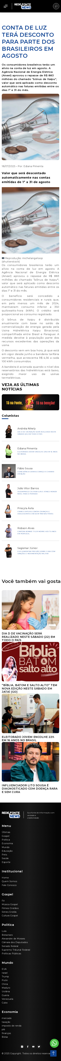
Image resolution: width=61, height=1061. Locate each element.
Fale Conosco (9, 885)
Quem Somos (9, 881)
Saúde (5, 858)
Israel (5, 973)
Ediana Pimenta (33, 166)
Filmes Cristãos (10, 908)
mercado (7, 1018)
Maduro (6, 987)
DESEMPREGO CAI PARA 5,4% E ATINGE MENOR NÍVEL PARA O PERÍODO (37, 493)
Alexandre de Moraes (13, 938)
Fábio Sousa (24, 468)
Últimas (6, 832)
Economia (7, 843)
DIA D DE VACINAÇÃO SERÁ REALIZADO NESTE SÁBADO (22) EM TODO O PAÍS (36, 433)
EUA (4, 969)
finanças (6, 1033)
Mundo (6, 847)
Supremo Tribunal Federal (16, 950)
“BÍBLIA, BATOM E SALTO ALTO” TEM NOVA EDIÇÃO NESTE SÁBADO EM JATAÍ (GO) (29, 688)
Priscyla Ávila (25, 508)
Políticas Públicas (11, 953)
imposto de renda (11, 1025)
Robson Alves (25, 528)
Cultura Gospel (10, 915)
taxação (6, 1022)
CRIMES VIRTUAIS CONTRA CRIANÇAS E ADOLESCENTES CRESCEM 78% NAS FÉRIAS (35, 513)
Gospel (5, 836)
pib (3, 1029)
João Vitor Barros (28, 488)
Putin (5, 980)
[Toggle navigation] (5, 6)
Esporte (6, 862)
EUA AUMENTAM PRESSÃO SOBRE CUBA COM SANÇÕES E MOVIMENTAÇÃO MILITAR (36, 552)
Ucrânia (6, 991)
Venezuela (7, 999)
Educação (7, 851)
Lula (4, 931)
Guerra (5, 995)
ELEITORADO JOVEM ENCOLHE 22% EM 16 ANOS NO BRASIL (28, 738)
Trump (5, 976)
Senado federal (10, 946)
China (5, 984)
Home (5, 877)
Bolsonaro (7, 935)
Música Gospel (10, 904)
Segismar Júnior (27, 548)
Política (6, 839)
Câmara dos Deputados (15, 942)
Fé (3, 900)
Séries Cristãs (9, 912)
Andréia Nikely (26, 428)
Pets (4, 854)
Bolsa (5, 1037)
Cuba (4, 1002)
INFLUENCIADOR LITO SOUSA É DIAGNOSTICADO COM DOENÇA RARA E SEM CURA (29, 789)
